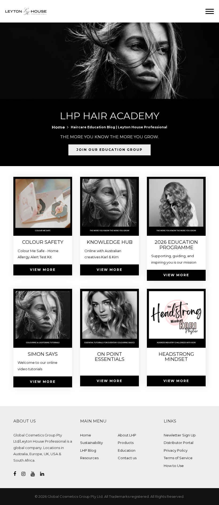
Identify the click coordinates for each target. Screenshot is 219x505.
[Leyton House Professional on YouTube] (35, 474)
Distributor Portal (178, 442)
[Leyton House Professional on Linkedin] (44, 474)
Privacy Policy (175, 450)
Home (58, 127)
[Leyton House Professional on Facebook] (17, 474)
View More (43, 270)
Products (126, 442)
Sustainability (91, 442)
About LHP (127, 435)
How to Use (174, 465)
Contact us (127, 458)
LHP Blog (88, 450)
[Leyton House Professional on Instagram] (26, 474)
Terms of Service (178, 458)
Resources (89, 458)
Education (126, 450)
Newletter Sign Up (180, 435)
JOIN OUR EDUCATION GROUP (109, 150)
